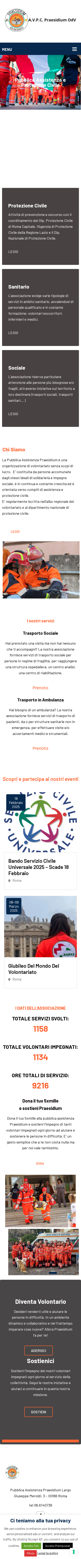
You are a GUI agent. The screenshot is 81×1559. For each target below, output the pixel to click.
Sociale (16, 367)
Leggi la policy (47, 1553)
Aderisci (38, 1350)
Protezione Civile (27, 205)
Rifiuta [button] (30, 1553)
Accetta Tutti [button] (31, 1545)
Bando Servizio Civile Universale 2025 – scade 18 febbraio (38, 867)
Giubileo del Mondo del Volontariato (33, 969)
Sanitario (18, 286)
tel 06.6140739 (40, 1505)
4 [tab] (53, 1273)
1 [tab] (27, 1273)
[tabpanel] (40, 1252)
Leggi (13, 251)
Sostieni (38, 1412)
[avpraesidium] (40, 21)
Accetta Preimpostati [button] (57, 1545)
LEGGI (13, 413)
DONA (40, 1163)
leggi (13, 332)
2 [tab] (35, 1273)
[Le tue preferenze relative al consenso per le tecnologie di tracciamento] (74, 1552)
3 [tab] (43, 1273)
